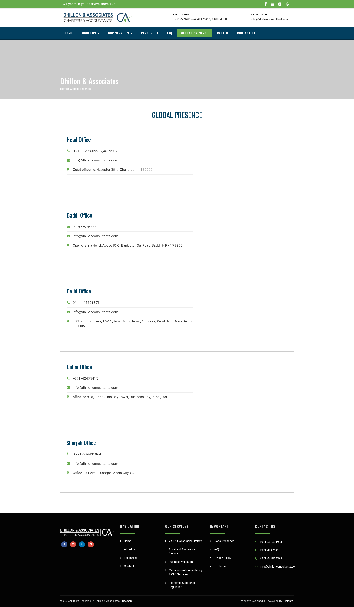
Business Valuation (181, 562)
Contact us (246, 33)
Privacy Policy (222, 558)
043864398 (219, 19)
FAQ (169, 33)
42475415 (203, 19)
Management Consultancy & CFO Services (185, 572)
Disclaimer (220, 566)
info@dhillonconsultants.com (270, 19)
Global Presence (194, 33)
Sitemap (127, 601)
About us (89, 33)
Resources (149, 33)
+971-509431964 (184, 19)
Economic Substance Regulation (182, 585)
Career (222, 33)
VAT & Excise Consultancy (185, 541)
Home (68, 33)
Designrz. (288, 601)
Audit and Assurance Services (182, 551)
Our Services (119, 33)
